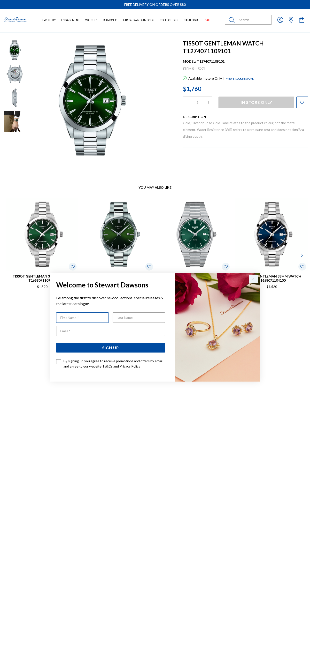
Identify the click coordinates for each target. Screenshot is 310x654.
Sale (208, 20)
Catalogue (191, 20)
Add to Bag (290, 302)
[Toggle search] (232, 20)
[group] (155, 4)
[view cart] (301, 19)
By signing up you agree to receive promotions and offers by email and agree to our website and (113, 363)
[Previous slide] (8, 255)
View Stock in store (240, 78)
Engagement (70, 20)
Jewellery (48, 20)
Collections (169, 20)
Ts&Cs (107, 366)
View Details (23, 302)
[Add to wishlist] (302, 102)
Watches (91, 20)
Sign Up (110, 347)
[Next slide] (302, 255)
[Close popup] (253, 279)
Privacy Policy (130, 366)
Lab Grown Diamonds (138, 20)
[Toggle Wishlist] (73, 267)
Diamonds (110, 20)
